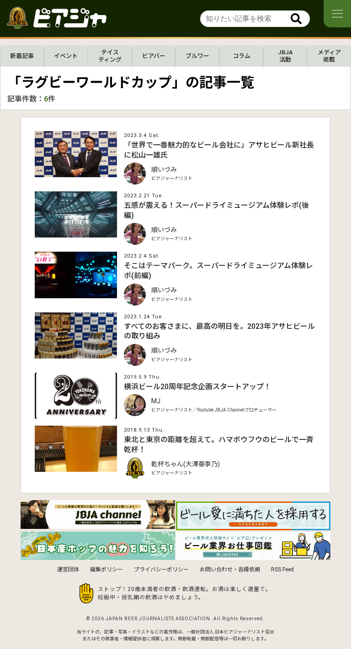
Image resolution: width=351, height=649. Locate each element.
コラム (241, 56)
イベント (66, 56)
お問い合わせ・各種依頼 (230, 569)
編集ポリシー (106, 569)
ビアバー (153, 56)
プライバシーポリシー (161, 569)
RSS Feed (282, 569)
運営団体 (68, 569)
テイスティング (110, 56)
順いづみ (164, 169)
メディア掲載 (329, 56)
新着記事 (22, 56)
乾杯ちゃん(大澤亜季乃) (185, 464)
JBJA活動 (285, 56)
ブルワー (197, 56)
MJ (155, 401)
